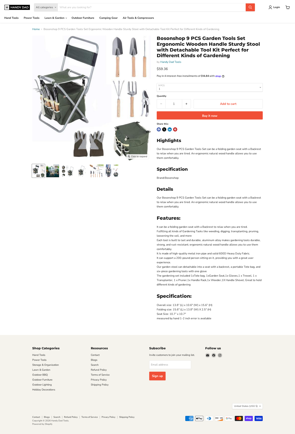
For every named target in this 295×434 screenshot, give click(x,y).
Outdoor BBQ (40, 374)
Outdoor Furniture (83, 18)
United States (246, 406)
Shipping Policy (100, 384)
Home (36, 29)
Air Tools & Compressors (138, 18)
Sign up (157, 376)
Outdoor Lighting (42, 384)
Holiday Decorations (43, 389)
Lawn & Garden (55, 18)
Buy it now (209, 116)
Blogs (94, 360)
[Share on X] (164, 129)
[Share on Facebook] (159, 129)
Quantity (161, 96)
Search (95, 365)
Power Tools (31, 18)
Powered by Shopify (42, 424)
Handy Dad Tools (170, 62)
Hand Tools (11, 18)
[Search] (250, 7)
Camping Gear (108, 18)
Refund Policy (99, 370)
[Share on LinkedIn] (170, 129)
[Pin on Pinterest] (175, 129)
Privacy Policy (99, 379)
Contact (95, 355)
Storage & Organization (45, 365)
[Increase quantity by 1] (186, 104)
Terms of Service (100, 374)
